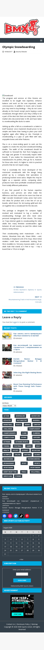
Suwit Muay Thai (10, 472)
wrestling (8, 476)
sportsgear (8, 468)
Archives (5, 403)
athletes (7, 420)
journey (25, 450)
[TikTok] (21, 516)
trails (23, 472)
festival (36, 442)
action (6, 416)
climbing (36, 433)
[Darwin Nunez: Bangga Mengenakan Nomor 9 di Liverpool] (7, 363)
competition (9, 437)
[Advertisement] (22, 8)
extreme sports (21, 442)
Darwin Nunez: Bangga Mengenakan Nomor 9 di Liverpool (27, 361)
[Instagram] (10, 516)
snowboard (8, 459)
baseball (36, 420)
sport (24, 463)
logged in (15, 322)
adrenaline (20, 416)
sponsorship (9, 463)
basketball (8, 425)
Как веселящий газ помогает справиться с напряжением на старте (27, 347)
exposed (36, 437)
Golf (38, 446)
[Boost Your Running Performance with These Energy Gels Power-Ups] (7, 389)
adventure (35, 416)
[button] (40, 40)
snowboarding (34, 459)
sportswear (35, 468)
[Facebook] (4, 516)
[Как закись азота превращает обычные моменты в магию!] (7, 338)
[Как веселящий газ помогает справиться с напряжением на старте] (7, 350)
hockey (15, 450)
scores (37, 455)
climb (24, 433)
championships (10, 433)
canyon (37, 425)
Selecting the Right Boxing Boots (27, 372)
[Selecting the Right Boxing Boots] (7, 377)
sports (37, 463)
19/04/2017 (8, 52)
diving (23, 437)
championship (34, 429)
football (18, 446)
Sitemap (34, 624)
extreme (7, 442)
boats (18, 425)
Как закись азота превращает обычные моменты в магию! (27, 334)
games (29, 446)
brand (27, 425)
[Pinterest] (27, 516)
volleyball (35, 472)
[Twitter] (16, 516)
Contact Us (10, 624)
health (6, 450)
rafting (27, 455)
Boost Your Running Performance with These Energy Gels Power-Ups (27, 386)
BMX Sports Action (26, 586)
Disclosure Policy (23, 624)
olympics (7, 455)
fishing (6, 446)
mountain (36, 450)
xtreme (18, 476)
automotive (22, 420)
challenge (8, 429)
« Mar (21, 559)
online (17, 455)
